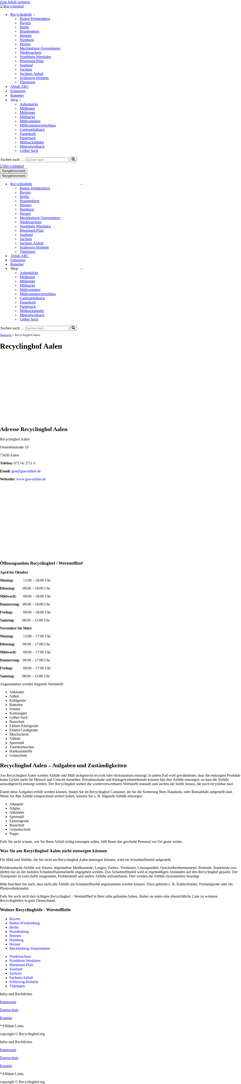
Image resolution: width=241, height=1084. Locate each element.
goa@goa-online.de (26, 471)
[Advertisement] (120, 388)
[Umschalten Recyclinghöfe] (81, 184)
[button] (34, 14)
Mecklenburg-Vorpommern (40, 48)
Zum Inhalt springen (15, 2)
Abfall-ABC (19, 87)
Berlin (24, 27)
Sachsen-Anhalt (31, 74)
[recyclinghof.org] (12, 6)
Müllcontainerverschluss (38, 125)
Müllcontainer (30, 121)
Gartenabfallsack (32, 129)
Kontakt (6, 1018)
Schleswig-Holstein (34, 78)
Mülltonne (27, 108)
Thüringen (27, 82)
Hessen (25, 44)
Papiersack (28, 138)
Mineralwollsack (32, 146)
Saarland (26, 65)
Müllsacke (27, 117)
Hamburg (27, 40)
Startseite (6, 335)
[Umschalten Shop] (81, 269)
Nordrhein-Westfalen (35, 57)
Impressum (8, 1002)
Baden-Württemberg (35, 19)
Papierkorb (28, 134)
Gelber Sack (29, 151)
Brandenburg (29, 31)
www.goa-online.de (31, 479)
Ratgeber (17, 95)
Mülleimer (27, 113)
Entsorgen (17, 91)
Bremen (26, 36)
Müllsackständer (32, 142)
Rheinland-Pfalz (32, 61)
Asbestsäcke (29, 104)
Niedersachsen (30, 52)
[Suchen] (73, 159)
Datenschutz (9, 1010)
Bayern (25, 23)
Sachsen (26, 69)
